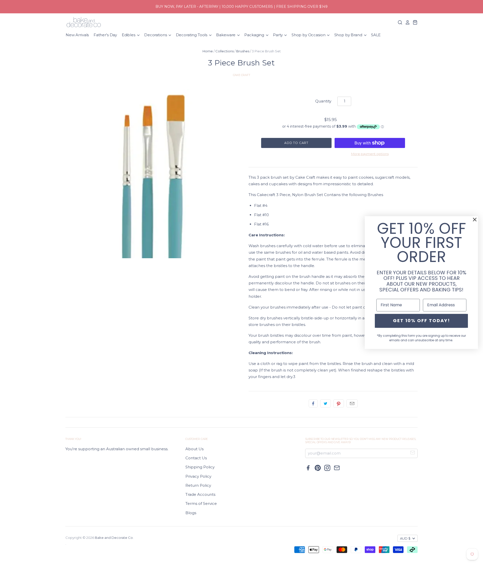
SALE (376, 34)
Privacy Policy (198, 476)
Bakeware (226, 34)
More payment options (370, 154)
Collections (224, 51)
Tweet (325, 403)
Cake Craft (241, 75)
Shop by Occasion (309, 34)
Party (278, 34)
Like (313, 403)
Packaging (254, 34)
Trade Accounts (200, 494)
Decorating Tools (192, 34)
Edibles (129, 34)
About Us (194, 448)
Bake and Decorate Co (114, 538)
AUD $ (405, 538)
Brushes (242, 51)
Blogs (190, 512)
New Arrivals (77, 34)
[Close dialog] (474, 219)
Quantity (323, 101)
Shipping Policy (200, 467)
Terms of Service (201, 503)
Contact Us (196, 458)
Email (352, 403)
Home (208, 51)
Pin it (338, 403)
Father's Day (105, 34)
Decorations (156, 34)
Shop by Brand (348, 34)
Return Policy (198, 485)
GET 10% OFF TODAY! (421, 321)
